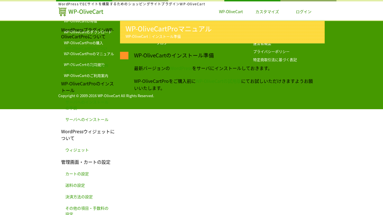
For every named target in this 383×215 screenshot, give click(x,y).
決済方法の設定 (79, 197)
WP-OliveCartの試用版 (218, 81)
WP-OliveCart (231, 12)
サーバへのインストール (87, 119)
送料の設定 (75, 185)
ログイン (304, 12)
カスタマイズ (267, 12)
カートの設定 (77, 174)
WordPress (181, 68)
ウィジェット (77, 150)
